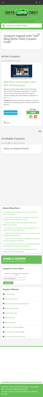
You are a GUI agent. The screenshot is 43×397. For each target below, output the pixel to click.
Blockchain (9, 318)
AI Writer (8, 294)
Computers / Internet (31, 100)
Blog (2, 389)
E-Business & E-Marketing (12, 102)
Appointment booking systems (16, 303)
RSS (36, 2)
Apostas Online (10, 299)
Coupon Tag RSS (39, 35)
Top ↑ (39, 131)
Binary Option (10, 313)
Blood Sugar (9, 322)
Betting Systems (10, 308)
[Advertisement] (21, 181)
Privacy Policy (34, 387)
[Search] (3, 25)
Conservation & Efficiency (14, 336)
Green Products (26, 102)
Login (3, 2)
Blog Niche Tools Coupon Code (22, 78)
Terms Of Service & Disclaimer (19, 387)
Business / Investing (17, 100)
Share (8, 123)
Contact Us (4, 387)
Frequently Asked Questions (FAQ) (16, 389)
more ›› (9, 97)
